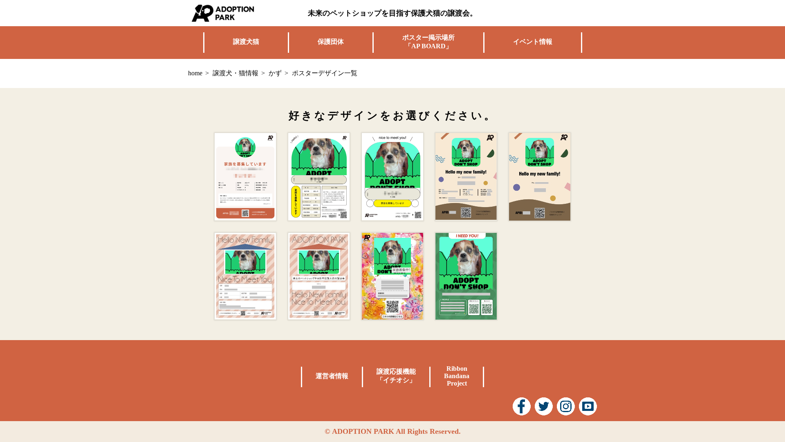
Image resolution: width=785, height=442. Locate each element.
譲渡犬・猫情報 (235, 73)
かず (275, 73)
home (195, 73)
